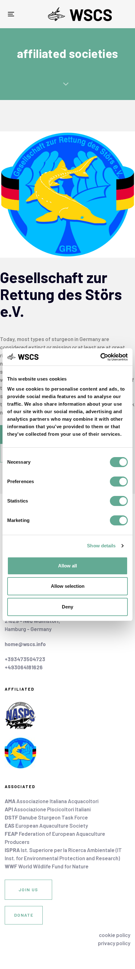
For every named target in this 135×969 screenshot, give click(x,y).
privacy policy (114, 943)
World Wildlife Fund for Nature (47, 866)
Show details (101, 545)
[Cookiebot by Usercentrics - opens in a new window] (100, 357)
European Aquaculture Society (46, 825)
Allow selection (67, 586)
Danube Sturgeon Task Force (46, 817)
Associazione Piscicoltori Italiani (48, 809)
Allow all (67, 565)
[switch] (119, 482)
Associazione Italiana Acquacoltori (52, 801)
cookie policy (114, 935)
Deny (67, 606)
